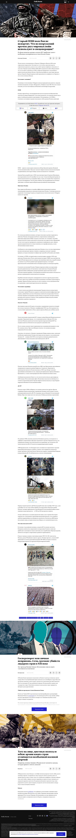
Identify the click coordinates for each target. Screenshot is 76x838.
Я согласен (61, 834)
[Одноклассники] (45, 816)
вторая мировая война (32, 617)
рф (39, 617)
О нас (30, 815)
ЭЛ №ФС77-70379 (66, 813)
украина (46, 617)
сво (42, 617)
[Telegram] (37, 816)
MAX (36, 103)
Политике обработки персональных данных (27, 834)
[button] (6, 2)
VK (48, 105)
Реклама (31, 818)
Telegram (40, 105)
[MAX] (47, 816)
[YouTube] (40, 816)
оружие (51, 617)
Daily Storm (38, 1)
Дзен (45, 105)
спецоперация (22, 617)
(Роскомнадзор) (52, 813)
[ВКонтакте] (42, 816)
